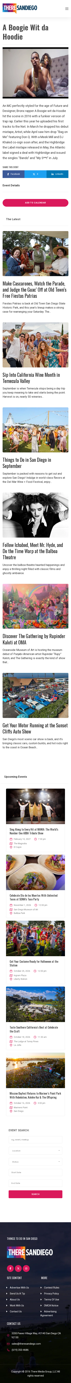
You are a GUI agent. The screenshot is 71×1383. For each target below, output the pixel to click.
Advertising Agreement (48, 1313)
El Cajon (18, 847)
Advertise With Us (19, 1287)
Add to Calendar (35, 203)
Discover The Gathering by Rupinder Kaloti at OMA (34, 639)
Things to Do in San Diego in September (27, 462)
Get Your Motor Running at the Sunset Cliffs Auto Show (35, 728)
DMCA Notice (51, 1305)
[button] (35, 1150)
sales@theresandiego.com (26, 1343)
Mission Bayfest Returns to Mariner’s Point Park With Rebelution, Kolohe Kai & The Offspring (35, 1095)
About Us (15, 1299)
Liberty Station (20, 979)
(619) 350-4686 (20, 1350)
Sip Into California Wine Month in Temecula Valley (31, 377)
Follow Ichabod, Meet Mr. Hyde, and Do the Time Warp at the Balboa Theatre (33, 551)
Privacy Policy (51, 1293)
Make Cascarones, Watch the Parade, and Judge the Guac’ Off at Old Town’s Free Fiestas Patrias (35, 289)
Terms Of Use (51, 1299)
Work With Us (17, 1305)
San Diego (18, 1111)
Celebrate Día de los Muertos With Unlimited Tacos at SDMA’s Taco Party (34, 897)
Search (35, 1194)
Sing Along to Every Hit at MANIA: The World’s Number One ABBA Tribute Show (34, 831)
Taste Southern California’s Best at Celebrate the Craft (34, 1029)
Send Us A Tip (17, 1293)
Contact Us (16, 1311)
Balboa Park (19, 913)
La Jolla (17, 1045)
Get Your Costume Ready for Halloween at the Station (34, 963)
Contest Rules (51, 1287)
